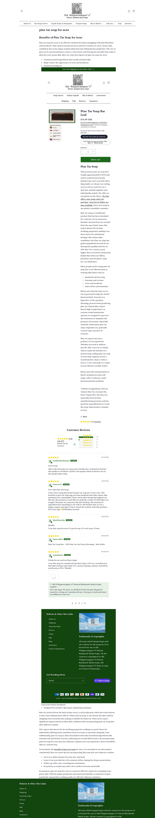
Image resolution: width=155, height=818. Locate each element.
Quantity (84, 148)
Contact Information (57, 669)
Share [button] (85, 417)
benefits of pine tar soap (64, 770)
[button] (22, 11)
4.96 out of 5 (84, 433)
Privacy (51, 651)
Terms (51, 655)
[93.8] (83, 461)
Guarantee (53, 666)
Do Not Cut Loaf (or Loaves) (94, 137)
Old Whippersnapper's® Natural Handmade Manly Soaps (83, 719)
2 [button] (75, 625)
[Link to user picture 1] (52, 600)
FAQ (50, 658)
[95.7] (72, 461)
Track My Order (55, 647)
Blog (50, 662)
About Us (52, 640)
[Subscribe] (82, 701)
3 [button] (79, 625)
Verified (77, 469)
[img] (52, 481)
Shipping (52, 643)
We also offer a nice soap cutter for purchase (95, 199)
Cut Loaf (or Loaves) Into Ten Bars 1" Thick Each (95, 142)
